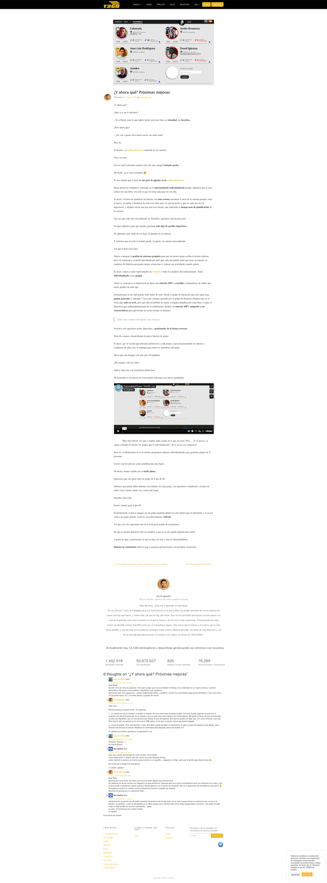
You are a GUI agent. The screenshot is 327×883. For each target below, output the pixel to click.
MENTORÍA (184, 4)
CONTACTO (107, 856)
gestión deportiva (175, 180)
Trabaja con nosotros (111, 864)
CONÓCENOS (108, 868)
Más (196, 4)
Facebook (169, 838)
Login (206, 4)
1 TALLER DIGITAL (110, 834)
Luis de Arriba (119, 679)
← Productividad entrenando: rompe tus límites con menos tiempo (140, 564)
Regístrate (217, 4)
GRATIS (136, 4)
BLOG (172, 4)
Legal (136, 836)
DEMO (149, 4)
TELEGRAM (108, 838)
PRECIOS (161, 4)
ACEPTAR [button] (307, 874)
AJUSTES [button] (295, 874)
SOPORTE (107, 860)
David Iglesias (145, 97)
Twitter (167, 834)
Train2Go (157, 271)
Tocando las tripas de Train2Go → (199, 564)
